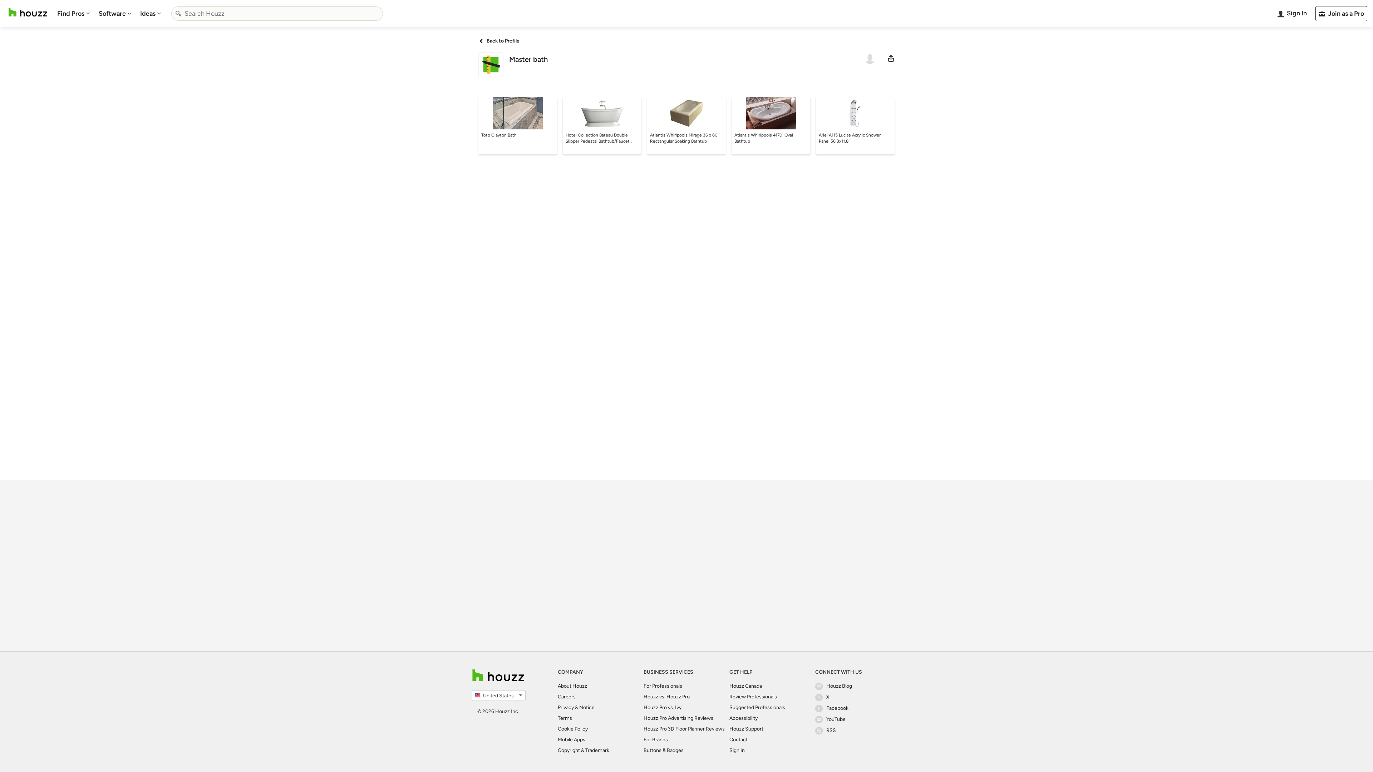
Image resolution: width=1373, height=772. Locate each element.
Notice (587, 707)
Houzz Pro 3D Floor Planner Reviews (684, 729)
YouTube (836, 719)
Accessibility (743, 718)
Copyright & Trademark (583, 750)
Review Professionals (753, 697)
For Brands (656, 740)
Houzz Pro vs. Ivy (662, 707)
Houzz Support (746, 729)
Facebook (837, 708)
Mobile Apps (571, 740)
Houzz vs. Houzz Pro (667, 697)
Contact (738, 740)
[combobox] (277, 13)
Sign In (737, 750)
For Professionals (663, 686)
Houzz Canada (745, 686)
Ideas (148, 14)
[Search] (178, 13)
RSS (831, 730)
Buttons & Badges (664, 750)
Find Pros (70, 14)
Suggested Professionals (757, 707)
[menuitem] (73, 13)
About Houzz (572, 686)
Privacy (566, 707)
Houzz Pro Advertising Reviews (678, 718)
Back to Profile (503, 41)
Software (112, 14)
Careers (567, 697)
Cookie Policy (573, 729)
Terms (565, 718)
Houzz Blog (839, 686)
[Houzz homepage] (28, 12)
